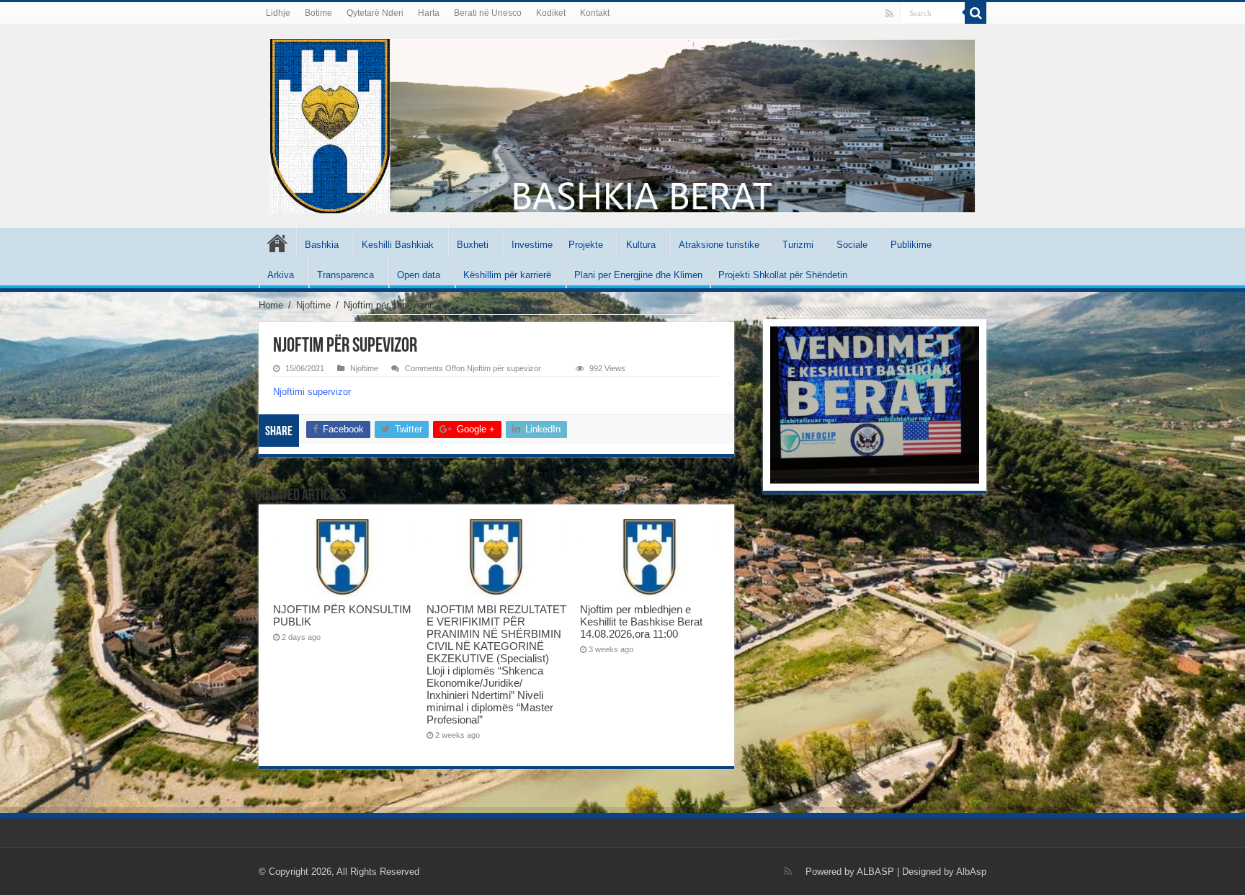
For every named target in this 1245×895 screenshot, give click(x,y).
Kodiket (551, 13)
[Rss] (889, 13)
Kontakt (595, 13)
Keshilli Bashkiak (398, 244)
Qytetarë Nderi (375, 13)
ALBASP (875, 871)
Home (271, 305)
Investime (532, 244)
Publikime (911, 244)
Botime (318, 13)
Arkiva (280, 275)
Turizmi (797, 244)
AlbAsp (971, 871)
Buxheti (472, 244)
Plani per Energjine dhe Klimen (638, 275)
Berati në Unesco (488, 13)
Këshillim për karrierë (507, 275)
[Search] (975, 13)
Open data (418, 275)
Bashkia (322, 244)
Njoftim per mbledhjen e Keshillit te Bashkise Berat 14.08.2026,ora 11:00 (641, 621)
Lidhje (278, 13)
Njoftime (313, 305)
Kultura (641, 244)
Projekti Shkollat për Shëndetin (782, 275)
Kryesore (277, 243)
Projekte (585, 244)
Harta (428, 13)
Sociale (851, 244)
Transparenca (345, 275)
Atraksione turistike (719, 244)
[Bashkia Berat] (622, 123)
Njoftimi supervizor (312, 391)
